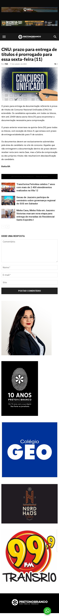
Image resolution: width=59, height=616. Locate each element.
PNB (6, 64)
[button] (55, 37)
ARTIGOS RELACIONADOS (22, 177)
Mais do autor (42, 177)
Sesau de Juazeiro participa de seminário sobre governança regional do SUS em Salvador (35, 200)
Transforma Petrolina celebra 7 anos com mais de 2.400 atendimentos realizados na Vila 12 (35, 187)
